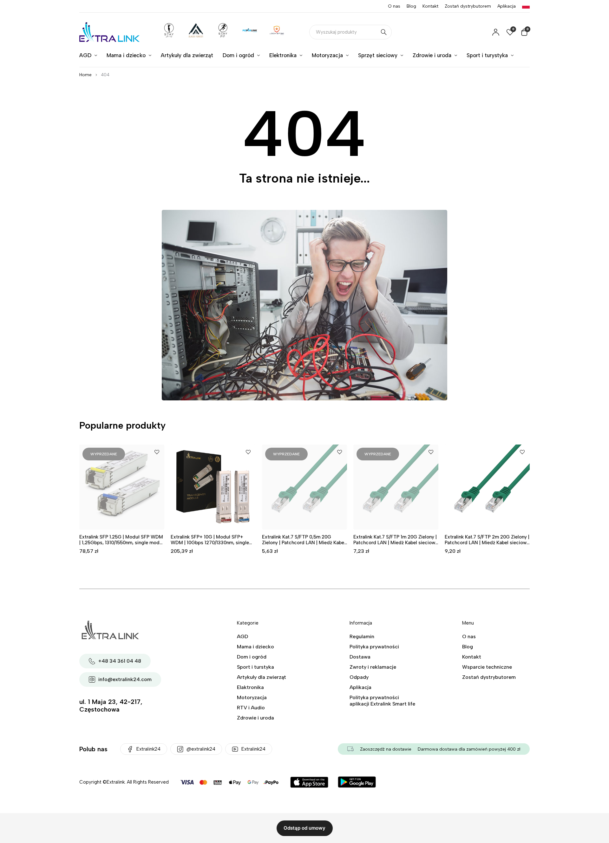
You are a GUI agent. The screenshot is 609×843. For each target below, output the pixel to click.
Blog (411, 6)
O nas (394, 6)
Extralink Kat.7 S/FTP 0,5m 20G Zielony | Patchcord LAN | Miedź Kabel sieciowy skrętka (303, 542)
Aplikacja (506, 6)
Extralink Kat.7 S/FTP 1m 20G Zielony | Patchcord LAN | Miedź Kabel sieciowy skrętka (395, 542)
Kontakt (430, 6)
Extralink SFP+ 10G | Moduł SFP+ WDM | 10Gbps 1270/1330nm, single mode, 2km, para (210, 542)
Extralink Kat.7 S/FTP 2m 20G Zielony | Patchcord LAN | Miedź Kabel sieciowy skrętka (487, 542)
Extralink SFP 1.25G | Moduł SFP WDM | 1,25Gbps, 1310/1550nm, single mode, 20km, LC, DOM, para (121, 542)
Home (85, 74)
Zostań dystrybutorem (468, 6)
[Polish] (526, 6)
